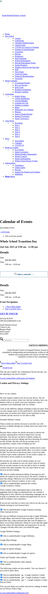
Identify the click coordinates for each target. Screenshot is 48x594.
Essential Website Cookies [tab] (10, 420)
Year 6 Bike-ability (13, 307)
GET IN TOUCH (9, 313)
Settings (32, 378)
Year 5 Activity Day (13, 309)
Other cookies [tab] (5, 564)
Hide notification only (20, 378)
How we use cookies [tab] (8, 394)
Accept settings (6, 378)
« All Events (5, 232)
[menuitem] (26, 34)
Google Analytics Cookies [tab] (10, 486)
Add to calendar (24, 274)
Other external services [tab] (9, 512)
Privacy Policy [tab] (5, 582)
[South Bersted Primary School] (12, 15)
